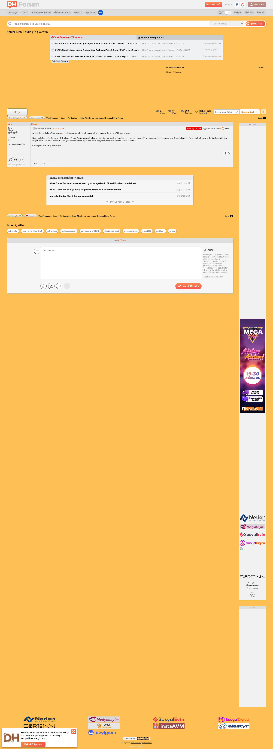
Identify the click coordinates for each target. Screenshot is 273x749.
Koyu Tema (221, 12)
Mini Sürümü (253, 588)
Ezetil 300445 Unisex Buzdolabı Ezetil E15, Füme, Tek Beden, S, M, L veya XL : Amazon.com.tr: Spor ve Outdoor (97, 56)
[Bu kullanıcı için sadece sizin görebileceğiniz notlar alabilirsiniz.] (9, 140)
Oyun (63, 118)
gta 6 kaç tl (160, 231)
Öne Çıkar (17, 117)
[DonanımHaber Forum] (24, 4)
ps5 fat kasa (52, 231)
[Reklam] (100, 12)
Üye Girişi (211, 4)
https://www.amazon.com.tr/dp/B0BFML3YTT (163, 43)
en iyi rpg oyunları (130, 231)
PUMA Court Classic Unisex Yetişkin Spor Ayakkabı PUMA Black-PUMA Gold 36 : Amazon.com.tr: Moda (97, 50)
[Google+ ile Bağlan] (242, 4)
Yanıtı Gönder (191, 286)
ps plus (172, 231)
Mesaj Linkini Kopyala (213, 128)
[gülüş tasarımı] (104, 728)
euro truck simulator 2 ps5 (32, 231)
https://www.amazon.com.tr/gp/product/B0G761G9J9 (166, 50)
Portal (25, 12)
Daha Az (261, 67)
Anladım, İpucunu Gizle (213, 277)
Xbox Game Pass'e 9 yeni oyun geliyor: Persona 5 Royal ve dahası (85, 189)
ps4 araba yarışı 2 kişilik (90, 231)
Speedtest (91, 12)
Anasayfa (13, 12)
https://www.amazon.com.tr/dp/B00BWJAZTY (163, 56)
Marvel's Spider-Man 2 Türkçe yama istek (72, 196)
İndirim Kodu (63, 12)
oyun (204, 138)
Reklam (249, 12)
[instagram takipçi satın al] (253, 545)
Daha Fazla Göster (119, 202)
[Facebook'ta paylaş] (225, 153)
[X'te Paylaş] (229, 153)
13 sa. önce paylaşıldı (210, 49)
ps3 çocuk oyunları (69, 231)
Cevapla (37, 118)
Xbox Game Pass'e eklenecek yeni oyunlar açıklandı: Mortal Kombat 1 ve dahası (93, 183)
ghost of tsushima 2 (111, 231)
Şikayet (227, 128)
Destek (261, 12)
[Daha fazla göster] (60, 61)
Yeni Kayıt (259, 4)
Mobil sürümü (253, 585)
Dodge (73, 138)
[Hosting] (253, 521)
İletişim (238, 12)
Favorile (32, 216)
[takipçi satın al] (253, 537)
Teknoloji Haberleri (41, 12)
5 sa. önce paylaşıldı (210, 43)
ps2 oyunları (13, 231)
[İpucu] (204, 250)
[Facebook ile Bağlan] (236, 4)
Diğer (77, 12)
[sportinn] (253, 579)
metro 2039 (147, 231)
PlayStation (72, 118)
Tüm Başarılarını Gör (18, 164)
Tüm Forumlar (52, 118)
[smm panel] (253, 529)
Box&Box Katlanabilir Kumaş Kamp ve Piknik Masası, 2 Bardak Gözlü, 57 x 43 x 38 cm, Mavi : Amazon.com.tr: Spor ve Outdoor (97, 43)
